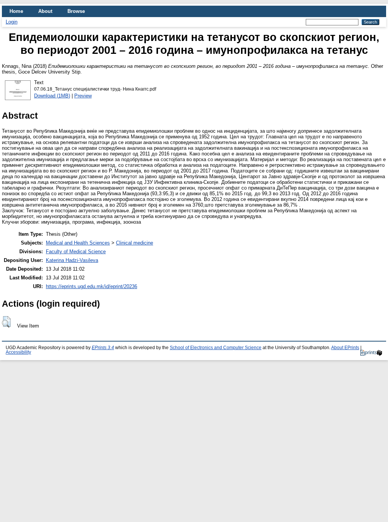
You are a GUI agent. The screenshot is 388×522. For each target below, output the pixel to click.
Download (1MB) (52, 96)
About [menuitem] (45, 11)
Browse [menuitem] (76, 11)
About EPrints (345, 347)
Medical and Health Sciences (78, 243)
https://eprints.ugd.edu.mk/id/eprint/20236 (91, 286)
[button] (6, 322)
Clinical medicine (134, 243)
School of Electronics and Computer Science (215, 347)
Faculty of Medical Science (76, 251)
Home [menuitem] (16, 11)
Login (11, 22)
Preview (83, 96)
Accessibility (18, 352)
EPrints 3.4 (103, 347)
